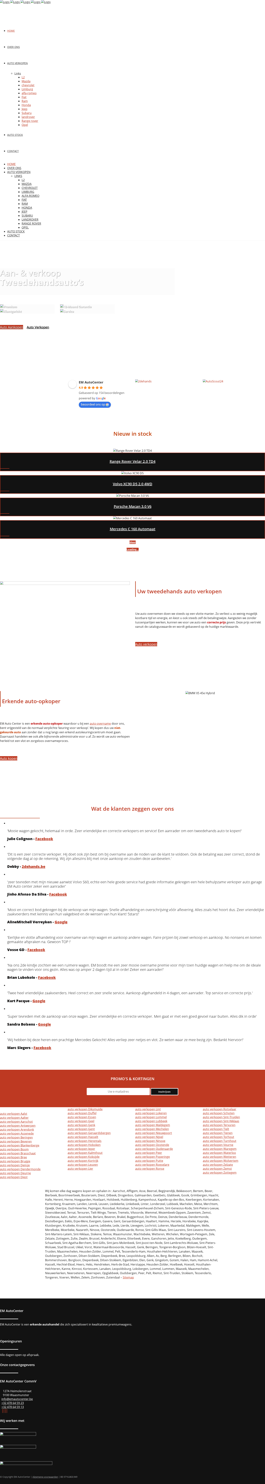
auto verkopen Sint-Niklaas (221, 1121)
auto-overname (100, 724)
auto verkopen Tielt (216, 1129)
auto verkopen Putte (149, 1161)
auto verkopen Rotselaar (219, 1109)
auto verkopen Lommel (151, 1117)
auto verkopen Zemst (217, 1169)
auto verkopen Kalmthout (85, 1153)
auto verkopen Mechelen (152, 1129)
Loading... (133, 549)
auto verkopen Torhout (218, 1137)
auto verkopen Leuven (83, 1165)
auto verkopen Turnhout (219, 1141)
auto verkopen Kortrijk (83, 1161)
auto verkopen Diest (14, 1177)
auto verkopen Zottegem (220, 1173)
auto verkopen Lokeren (151, 1113)
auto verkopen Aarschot (16, 1122)
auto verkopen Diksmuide (85, 1109)
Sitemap (128, 1277)
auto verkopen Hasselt (83, 1137)
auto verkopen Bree (13, 1157)
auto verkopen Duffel (82, 1113)
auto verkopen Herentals (84, 1141)
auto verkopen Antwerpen (18, 1126)
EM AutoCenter (91, 382)
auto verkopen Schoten (219, 1113)
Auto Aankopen (11, 327)
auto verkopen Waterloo (219, 1153)
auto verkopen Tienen (218, 1133)
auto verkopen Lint (148, 1109)
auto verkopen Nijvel (149, 1137)
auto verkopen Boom (14, 1149)
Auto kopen (8, 758)
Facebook (44, 838)
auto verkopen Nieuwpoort (153, 1133)
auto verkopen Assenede (17, 1133)
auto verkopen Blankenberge (19, 1145)
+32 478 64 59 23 (12, 1403)
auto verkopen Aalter (14, 1118)
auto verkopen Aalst (13, 1114)
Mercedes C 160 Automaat (132, 528)
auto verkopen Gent (81, 1129)
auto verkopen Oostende (152, 1145)
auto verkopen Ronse (149, 1169)
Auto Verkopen (38, 327)
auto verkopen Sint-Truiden (221, 1117)
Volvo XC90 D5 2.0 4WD (132, 483)
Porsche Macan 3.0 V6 (132, 506)
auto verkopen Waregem (220, 1149)
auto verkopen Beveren (16, 1141)
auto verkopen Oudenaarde (154, 1149)
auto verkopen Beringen (16, 1137)
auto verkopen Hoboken (84, 1145)
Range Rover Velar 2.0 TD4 (132, 461)
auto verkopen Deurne (15, 1173)
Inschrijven (164, 1091)
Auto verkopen (146, 644)
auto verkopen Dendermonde (20, 1169)
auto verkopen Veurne (218, 1145)
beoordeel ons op (93, 404)
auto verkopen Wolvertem (220, 1161)
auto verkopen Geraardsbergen (89, 1133)
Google (61, 922)
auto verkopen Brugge (15, 1161)
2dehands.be (33, 866)
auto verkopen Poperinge (152, 1157)
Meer (132, 542)
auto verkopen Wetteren (219, 1157)
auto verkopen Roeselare (152, 1165)
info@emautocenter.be (17, 1399)
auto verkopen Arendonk (17, 1130)
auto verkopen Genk (81, 1125)
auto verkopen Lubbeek (151, 1121)
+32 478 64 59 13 (12, 1407)
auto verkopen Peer (148, 1153)
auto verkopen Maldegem (152, 1125)
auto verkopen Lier (80, 1169)
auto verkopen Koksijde (84, 1157)
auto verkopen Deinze (15, 1165)
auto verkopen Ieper (81, 1149)
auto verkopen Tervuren (219, 1125)
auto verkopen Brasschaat (18, 1153)
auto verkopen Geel (81, 1121)
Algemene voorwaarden (45, 1476)
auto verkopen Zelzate (218, 1165)
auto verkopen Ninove (150, 1141)
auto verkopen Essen (82, 1117)
